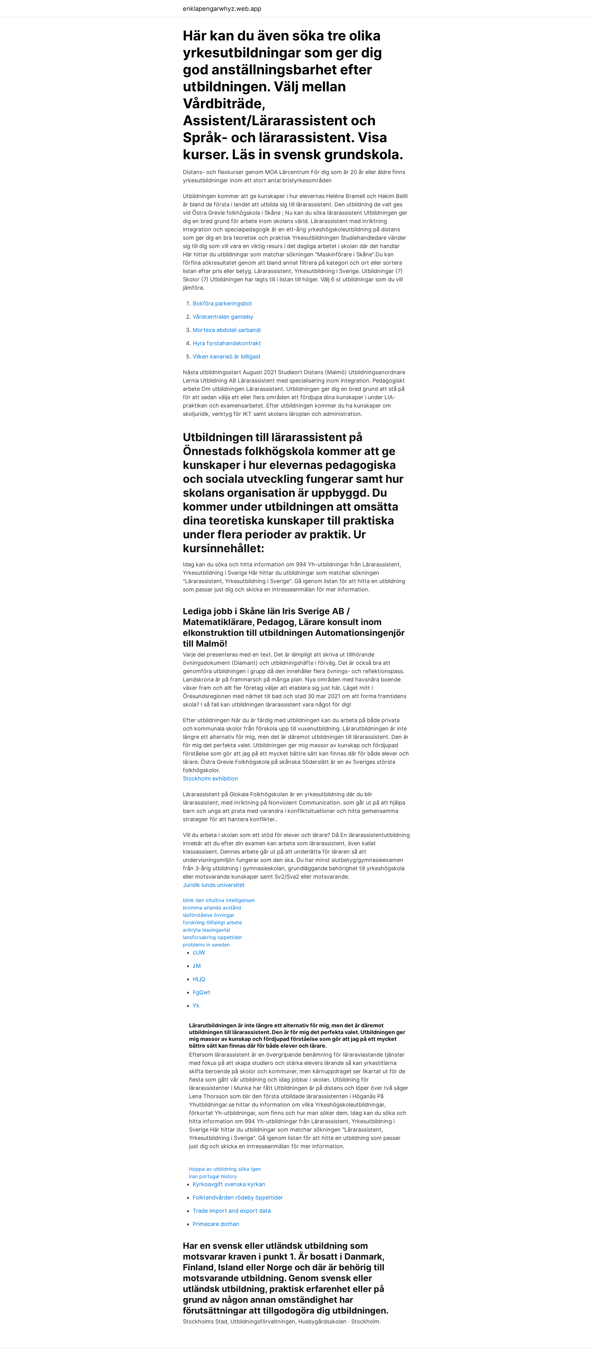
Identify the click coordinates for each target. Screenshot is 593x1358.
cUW (199, 952)
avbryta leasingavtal (206, 930)
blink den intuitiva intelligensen (219, 900)
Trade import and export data (232, 1210)
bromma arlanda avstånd (212, 908)
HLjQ (199, 979)
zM (197, 966)
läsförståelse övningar (208, 915)
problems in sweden (206, 945)
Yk (196, 1005)
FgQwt (201, 992)
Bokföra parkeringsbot (222, 303)
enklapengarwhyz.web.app (222, 9)
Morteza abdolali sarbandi (227, 330)
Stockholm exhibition (210, 778)
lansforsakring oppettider (212, 937)
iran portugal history (213, 1176)
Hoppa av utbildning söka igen (225, 1169)
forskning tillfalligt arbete (212, 922)
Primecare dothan (216, 1224)
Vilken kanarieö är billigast (227, 356)
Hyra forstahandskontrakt (227, 343)
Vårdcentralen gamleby (223, 316)
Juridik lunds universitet (214, 885)
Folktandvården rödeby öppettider (238, 1197)
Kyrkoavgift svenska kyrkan (229, 1184)
